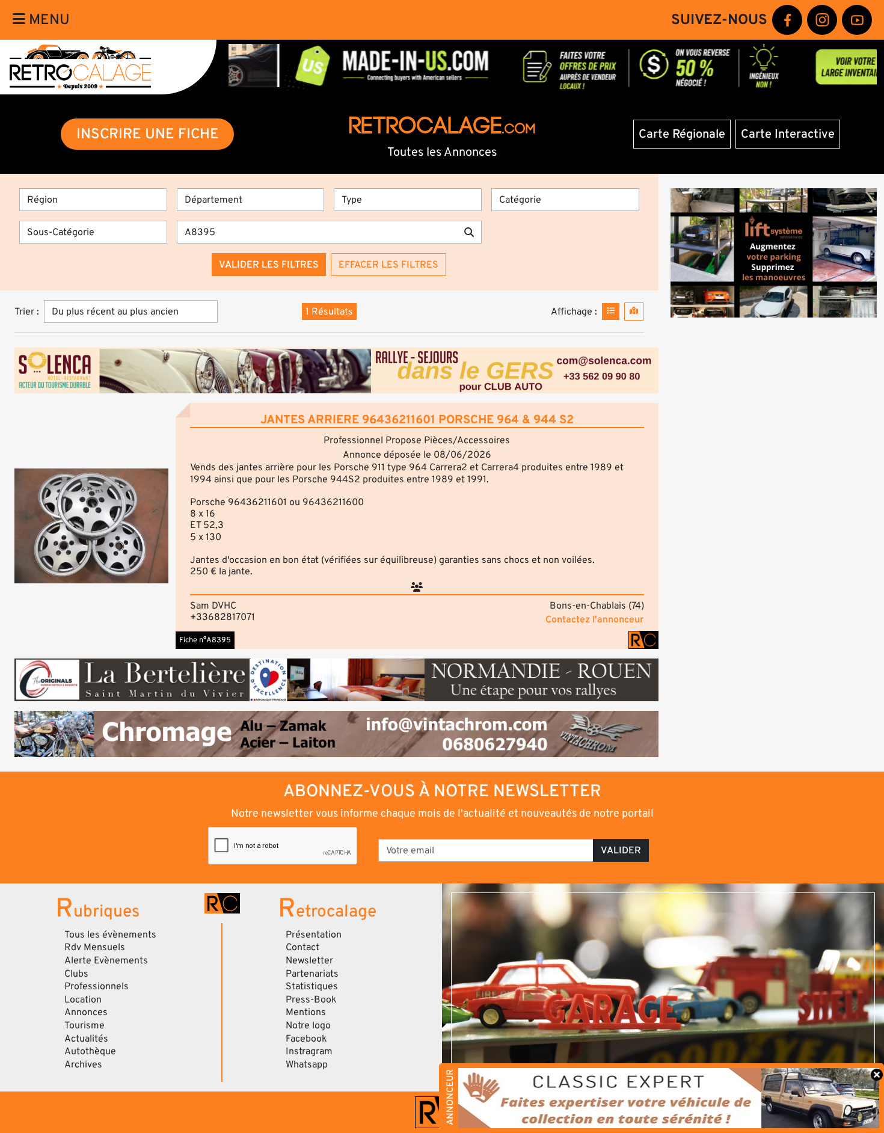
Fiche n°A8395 (205, 639)
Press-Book (311, 999)
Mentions (306, 1012)
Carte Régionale (682, 134)
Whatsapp (307, 1064)
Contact (302, 947)
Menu (47, 19)
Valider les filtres (269, 264)
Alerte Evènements (106, 960)
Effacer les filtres (388, 264)
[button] (91, 526)
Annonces (86, 1012)
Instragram (309, 1051)
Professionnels (96, 986)
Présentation (314, 934)
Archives (83, 1064)
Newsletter (309, 960)
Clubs (76, 973)
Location (83, 999)
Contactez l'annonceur (594, 619)
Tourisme (84, 1025)
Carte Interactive (788, 134)
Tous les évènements (110, 934)
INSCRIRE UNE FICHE (147, 134)
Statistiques (312, 986)
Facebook (306, 1038)
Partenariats (312, 973)
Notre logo (308, 1025)
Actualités (86, 1038)
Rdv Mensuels (94, 947)
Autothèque (90, 1051)
